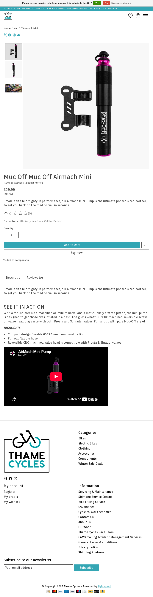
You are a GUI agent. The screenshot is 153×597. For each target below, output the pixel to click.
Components (87, 458)
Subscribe (86, 567)
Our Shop (84, 527)
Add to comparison (18, 259)
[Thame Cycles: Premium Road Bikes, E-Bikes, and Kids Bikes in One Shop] (8, 15)
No (106, 3)
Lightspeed (104, 586)
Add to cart (72, 245)
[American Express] (66, 591)
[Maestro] (78, 591)
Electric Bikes (87, 443)
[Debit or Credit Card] (96, 591)
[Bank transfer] (72, 591)
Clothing (84, 448)
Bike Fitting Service (91, 502)
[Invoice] (84, 591)
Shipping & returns (91, 552)
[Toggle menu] (145, 15)
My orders (11, 497)
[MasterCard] (54, 591)
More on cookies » (121, 3)
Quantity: (9, 228)
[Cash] (48, 591)
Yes (97, 3)
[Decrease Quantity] (7, 234)
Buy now (77, 253)
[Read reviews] (16, 213)
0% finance (86, 507)
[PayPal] (90, 591)
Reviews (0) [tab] (35, 277)
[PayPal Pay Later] (102, 591)
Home (7, 28)
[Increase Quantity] (15, 234)
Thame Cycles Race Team (96, 532)
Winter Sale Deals (90, 463)
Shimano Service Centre (95, 497)
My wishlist (12, 502)
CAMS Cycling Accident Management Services (110, 537)
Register (9, 492)
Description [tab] (14, 277)
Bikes (82, 438)
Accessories (86, 453)
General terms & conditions (97, 542)
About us (84, 522)
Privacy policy (88, 547)
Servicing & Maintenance (95, 492)
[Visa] (60, 591)
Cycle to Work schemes (94, 512)
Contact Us (86, 517)
